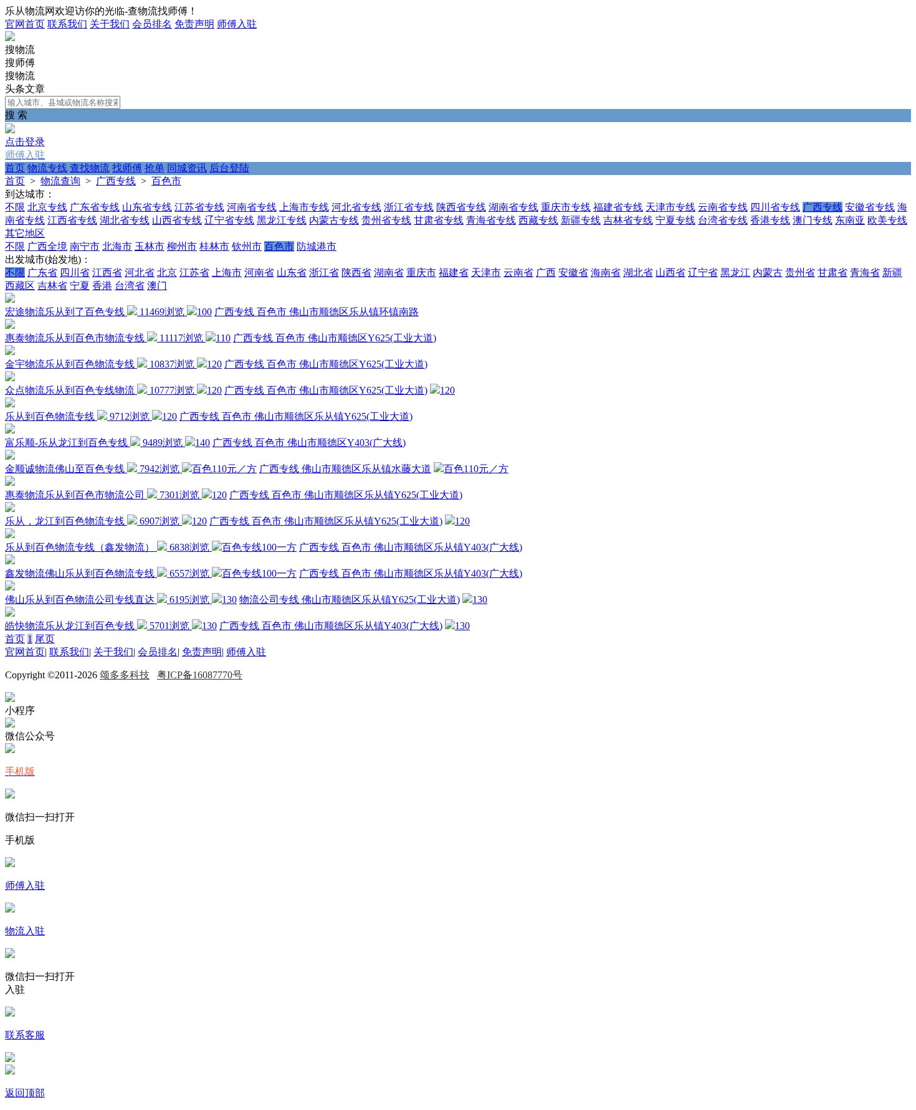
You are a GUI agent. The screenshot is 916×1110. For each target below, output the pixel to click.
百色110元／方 (224, 468)
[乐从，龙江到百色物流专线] (10, 508)
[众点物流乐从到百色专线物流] (10, 377)
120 (214, 364)
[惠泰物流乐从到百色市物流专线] (10, 325)
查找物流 (90, 168)
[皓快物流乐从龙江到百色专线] (10, 613)
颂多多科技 (125, 675)
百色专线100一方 (259, 547)
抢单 (155, 168)
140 (202, 442)
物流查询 (60, 181)
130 (229, 599)
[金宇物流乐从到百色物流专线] (10, 351)
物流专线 (47, 168)
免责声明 (194, 24)
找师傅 (127, 168)
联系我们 (67, 24)
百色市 (166, 181)
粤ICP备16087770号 (199, 675)
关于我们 (110, 24)
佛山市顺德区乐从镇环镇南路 (354, 311)
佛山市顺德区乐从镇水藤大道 (366, 468)
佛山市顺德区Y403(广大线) (346, 442)
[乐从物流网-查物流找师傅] (10, 37)
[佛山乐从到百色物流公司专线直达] (10, 587)
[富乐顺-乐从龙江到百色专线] (10, 430)
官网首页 (25, 24)
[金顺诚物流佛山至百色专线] (10, 456)
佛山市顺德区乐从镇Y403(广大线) (448, 547)
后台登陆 (229, 168)
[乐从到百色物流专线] (10, 404)
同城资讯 (187, 168)
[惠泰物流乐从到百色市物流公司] (10, 482)
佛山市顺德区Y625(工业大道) (372, 338)
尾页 (45, 638)
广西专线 (116, 181)
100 (204, 311)
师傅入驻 (237, 24)
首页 (15, 168)
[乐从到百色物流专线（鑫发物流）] (10, 534)
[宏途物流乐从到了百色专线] (10, 299)
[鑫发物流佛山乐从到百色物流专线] (10, 561)
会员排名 (152, 24)
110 (223, 338)
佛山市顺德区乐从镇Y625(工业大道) (333, 416)
